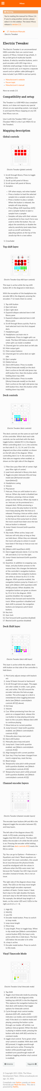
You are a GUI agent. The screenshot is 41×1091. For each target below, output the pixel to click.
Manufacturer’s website (15, 80)
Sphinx (18, 1082)
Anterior (9, 1064)
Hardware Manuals (16, 32)
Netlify (15, 1087)
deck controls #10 (22, 846)
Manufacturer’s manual (15, 85)
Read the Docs (20, 1085)
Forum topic (10, 82)
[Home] (4, 32)
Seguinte (31, 1064)
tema (33, 1082)
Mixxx (22, 3)
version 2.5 (16, 24)
